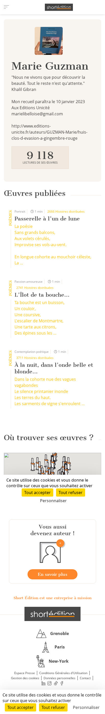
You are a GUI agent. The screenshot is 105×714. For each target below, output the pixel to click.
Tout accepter (20, 707)
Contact (85, 678)
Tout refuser (53, 707)
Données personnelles (59, 678)
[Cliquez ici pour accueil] (52, 614)
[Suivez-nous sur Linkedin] (43, 683)
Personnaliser (86, 707)
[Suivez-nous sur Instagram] (49, 683)
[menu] (6, 7)
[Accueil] (59, 7)
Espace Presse (24, 673)
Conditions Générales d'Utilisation (63, 673)
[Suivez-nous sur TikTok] (55, 683)
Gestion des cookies (25, 678)
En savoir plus (52, 574)
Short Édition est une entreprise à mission (52, 598)
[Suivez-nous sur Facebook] (61, 683)
